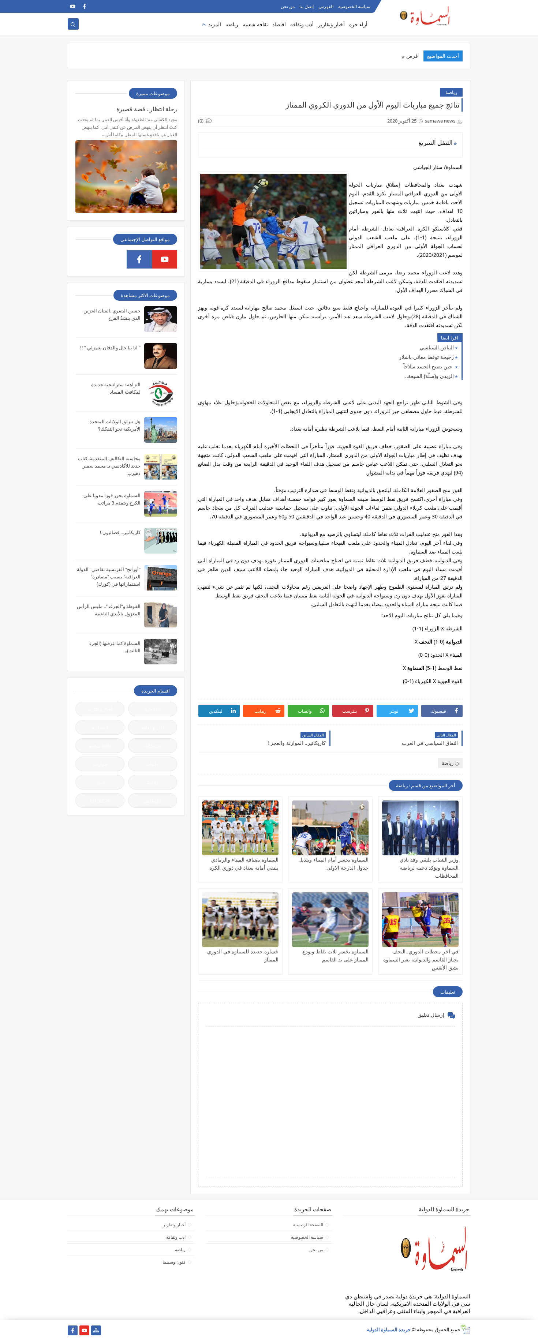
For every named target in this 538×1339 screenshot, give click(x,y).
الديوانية (454, 641)
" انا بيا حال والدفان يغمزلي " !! (110, 347)
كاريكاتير (152, 800)
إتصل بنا (306, 6)
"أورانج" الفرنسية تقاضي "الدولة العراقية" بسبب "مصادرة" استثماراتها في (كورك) (109, 576)
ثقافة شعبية (255, 24)
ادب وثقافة (176, 1237)
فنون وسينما (174, 1262)
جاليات (152, 764)
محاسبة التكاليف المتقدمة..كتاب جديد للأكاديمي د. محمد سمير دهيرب (109, 465)
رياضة (231, 24)
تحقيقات (152, 745)
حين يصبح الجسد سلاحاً (428, 366)
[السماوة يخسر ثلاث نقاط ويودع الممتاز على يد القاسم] (330, 919)
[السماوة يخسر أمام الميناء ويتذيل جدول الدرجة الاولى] (330, 827)
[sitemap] (96, 1330)
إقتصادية (99, 727)
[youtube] (73, 6)
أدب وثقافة (302, 24)
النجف (425, 641)
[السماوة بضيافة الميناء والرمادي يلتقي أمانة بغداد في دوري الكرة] (240, 827)
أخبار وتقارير (331, 24)
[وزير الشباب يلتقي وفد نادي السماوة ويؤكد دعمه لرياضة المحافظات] (420, 827)
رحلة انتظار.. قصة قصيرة (146, 109)
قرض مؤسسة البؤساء (394, 55)
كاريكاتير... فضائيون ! (120, 532)
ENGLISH (100, 800)
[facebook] (84, 6)
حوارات (100, 764)
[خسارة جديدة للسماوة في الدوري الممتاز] (240, 919)
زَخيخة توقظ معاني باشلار (426, 356)
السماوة (415, 667)
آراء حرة (153, 709)
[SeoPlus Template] (465, 1329)
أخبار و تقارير (100, 709)
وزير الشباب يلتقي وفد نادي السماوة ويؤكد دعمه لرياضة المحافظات (429, 867)
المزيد (214, 24)
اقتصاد (279, 24)
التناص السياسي (437, 347)
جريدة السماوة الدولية (389, 1329)
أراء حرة (358, 24)
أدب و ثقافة (152, 727)
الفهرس (325, 6)
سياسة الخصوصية (354, 6)
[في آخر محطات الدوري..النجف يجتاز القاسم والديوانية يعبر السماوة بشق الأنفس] (420, 919)
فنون (100, 782)
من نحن (288, 6)
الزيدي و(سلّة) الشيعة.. (429, 375)
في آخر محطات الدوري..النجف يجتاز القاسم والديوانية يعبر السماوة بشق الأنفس (421, 959)
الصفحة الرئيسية (308, 1225)
